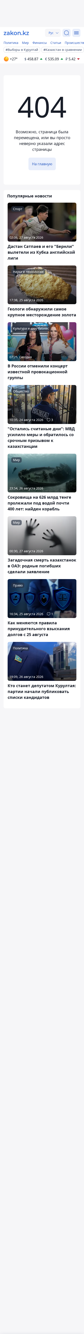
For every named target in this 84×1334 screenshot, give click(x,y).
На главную (42, 163)
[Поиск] (66, 33)
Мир (25, 43)
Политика (11, 43)
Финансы (39, 43)
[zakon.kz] (16, 33)
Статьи (55, 43)
